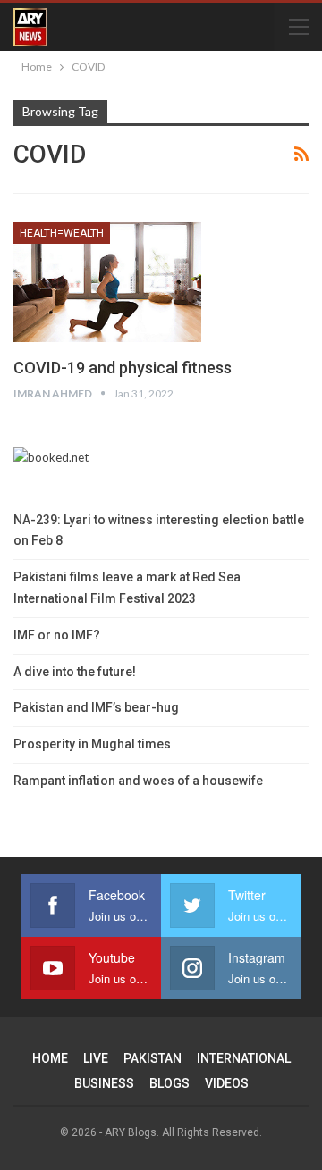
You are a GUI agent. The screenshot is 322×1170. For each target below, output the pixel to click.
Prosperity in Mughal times (92, 744)
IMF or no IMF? (56, 635)
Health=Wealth (62, 233)
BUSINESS (104, 1083)
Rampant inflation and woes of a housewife (138, 780)
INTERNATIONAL (244, 1058)
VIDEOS (227, 1083)
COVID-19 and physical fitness (122, 367)
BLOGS (169, 1083)
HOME (50, 1058)
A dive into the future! (74, 671)
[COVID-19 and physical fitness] (107, 282)
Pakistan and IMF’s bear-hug (96, 707)
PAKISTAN (152, 1058)
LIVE (95, 1058)
